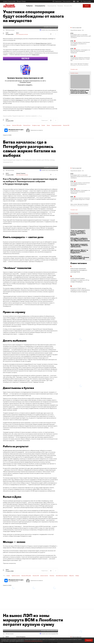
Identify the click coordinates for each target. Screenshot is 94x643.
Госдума (8, 575)
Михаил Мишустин (41, 43)
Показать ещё (73, 69)
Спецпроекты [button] (40, 6)
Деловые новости (44, 575)
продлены (19, 100)
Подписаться (58, 1)
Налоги (48, 125)
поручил (23, 93)
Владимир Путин (13, 90)
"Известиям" (35, 54)
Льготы (43, 125)
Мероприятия (51, 6)
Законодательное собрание (61, 575)
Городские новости (16, 575)
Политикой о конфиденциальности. (33, 641)
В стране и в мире (36, 125)
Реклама (60, 6)
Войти (86, 5)
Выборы (77, 575)
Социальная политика (56, 125)
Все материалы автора (22, 34)
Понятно (88, 640)
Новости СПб (36, 575)
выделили (28, 108)
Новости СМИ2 (7, 135)
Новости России (26, 125)
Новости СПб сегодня (17, 125)
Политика (52, 575)
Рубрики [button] (29, 6)
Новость (8, 125)
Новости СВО (66, 125)
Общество (71, 575)
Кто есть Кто (68, 6)
